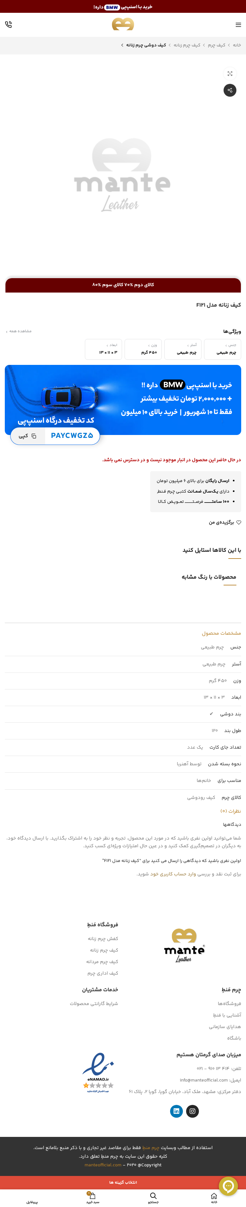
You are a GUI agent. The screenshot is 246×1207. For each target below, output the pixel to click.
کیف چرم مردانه (102, 962)
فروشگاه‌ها (229, 1004)
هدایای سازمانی (225, 1027)
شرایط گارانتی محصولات (94, 1004)
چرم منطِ (151, 1148)
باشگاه (234, 1038)
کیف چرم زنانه (187, 45)
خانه (236, 45)
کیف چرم (216, 45)
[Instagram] (192, 1111)
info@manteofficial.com (204, 1080)
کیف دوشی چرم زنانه (145, 45)
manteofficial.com (103, 1165)
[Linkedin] (176, 1111)
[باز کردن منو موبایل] (238, 25)
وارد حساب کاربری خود (173, 874)
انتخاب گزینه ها (123, 1182)
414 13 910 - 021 (213, 1069)
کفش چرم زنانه (103, 939)
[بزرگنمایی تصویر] (230, 73)
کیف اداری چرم (102, 973)
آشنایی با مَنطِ (227, 1015)
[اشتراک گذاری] (230, 90)
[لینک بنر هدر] (123, 6)
